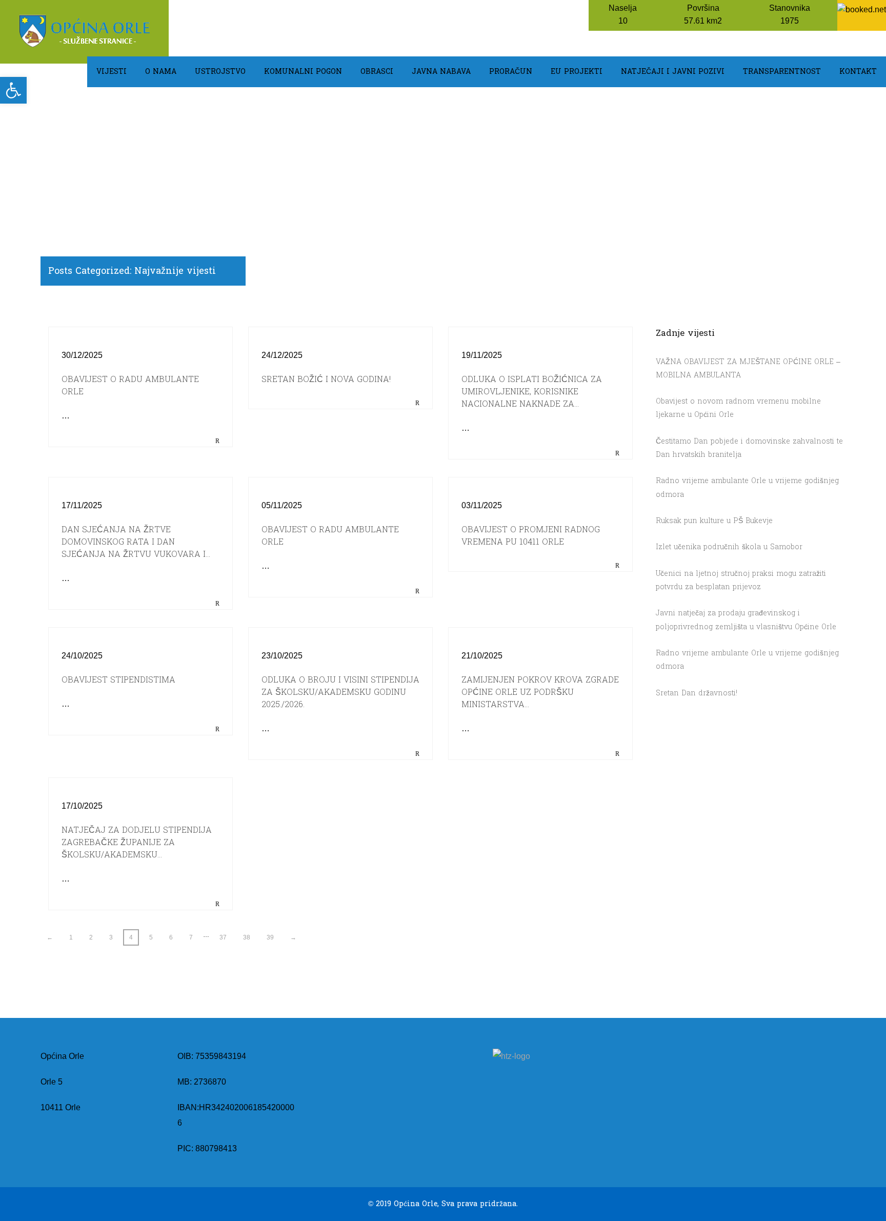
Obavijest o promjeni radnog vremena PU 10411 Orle (530, 535)
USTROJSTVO (220, 71)
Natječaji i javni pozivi (672, 71)
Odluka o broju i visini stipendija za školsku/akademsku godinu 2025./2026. (340, 692)
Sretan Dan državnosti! (696, 693)
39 (270, 937)
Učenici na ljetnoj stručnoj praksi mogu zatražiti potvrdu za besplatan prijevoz (741, 580)
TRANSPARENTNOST (782, 71)
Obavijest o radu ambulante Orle (130, 385)
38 (246, 937)
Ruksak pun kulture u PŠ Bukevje (714, 520)
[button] (13, 90)
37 (223, 937)
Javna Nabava (441, 71)
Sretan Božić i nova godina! (326, 379)
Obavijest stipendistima (118, 679)
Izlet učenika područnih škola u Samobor (729, 547)
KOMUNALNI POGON (303, 71)
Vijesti (111, 71)
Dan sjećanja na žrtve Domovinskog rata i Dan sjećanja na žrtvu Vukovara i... (136, 542)
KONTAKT (858, 71)
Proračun (510, 71)
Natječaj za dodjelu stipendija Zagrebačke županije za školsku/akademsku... (137, 842)
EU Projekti (576, 71)
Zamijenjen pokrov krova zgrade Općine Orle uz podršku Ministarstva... (540, 692)
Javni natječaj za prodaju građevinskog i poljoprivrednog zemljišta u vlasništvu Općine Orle (746, 620)
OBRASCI (376, 71)
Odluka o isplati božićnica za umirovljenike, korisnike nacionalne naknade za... (531, 391)
